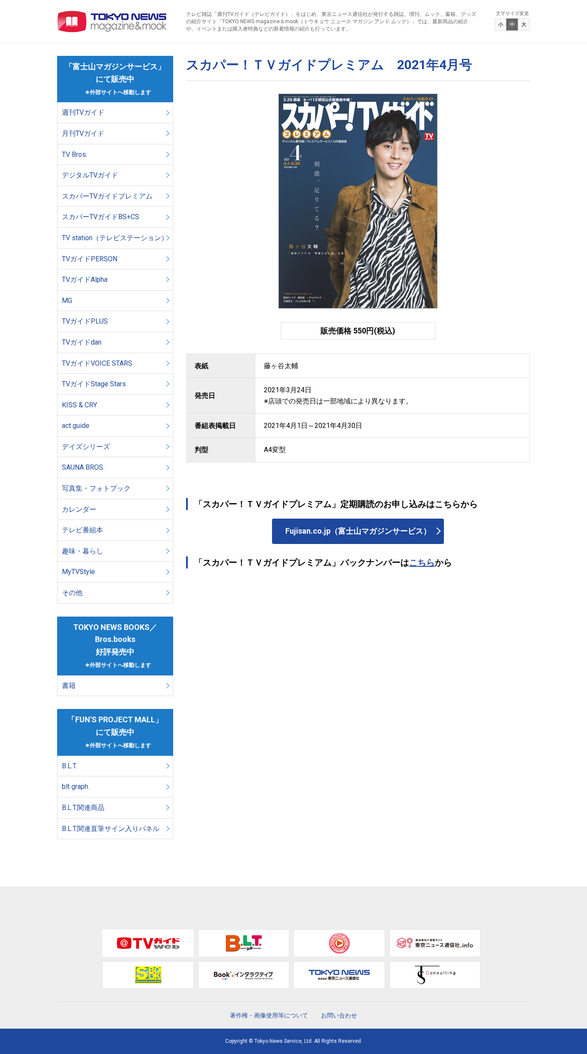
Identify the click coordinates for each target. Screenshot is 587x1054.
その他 (72, 593)
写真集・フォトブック (96, 488)
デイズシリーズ (86, 447)
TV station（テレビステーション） (115, 238)
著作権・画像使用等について (269, 1015)
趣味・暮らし (82, 551)
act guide (75, 426)
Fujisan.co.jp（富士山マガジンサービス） (358, 530)
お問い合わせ (339, 1015)
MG (67, 300)
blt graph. (75, 786)
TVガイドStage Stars (94, 384)
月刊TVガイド (83, 133)
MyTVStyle (78, 572)
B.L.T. (69, 766)
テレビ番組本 (82, 530)
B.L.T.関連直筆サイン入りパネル (110, 829)
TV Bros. (74, 154)
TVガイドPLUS (85, 321)
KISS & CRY (79, 405)
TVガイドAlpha (84, 279)
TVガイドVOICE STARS (97, 363)
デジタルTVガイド (90, 175)
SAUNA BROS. (84, 467)
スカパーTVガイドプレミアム (107, 196)
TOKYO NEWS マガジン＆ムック (112, 21)
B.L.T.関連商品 (83, 807)
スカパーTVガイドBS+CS (100, 217)
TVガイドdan (81, 342)
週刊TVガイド (83, 112)
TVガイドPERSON (89, 259)
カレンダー (79, 509)
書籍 (69, 685)
